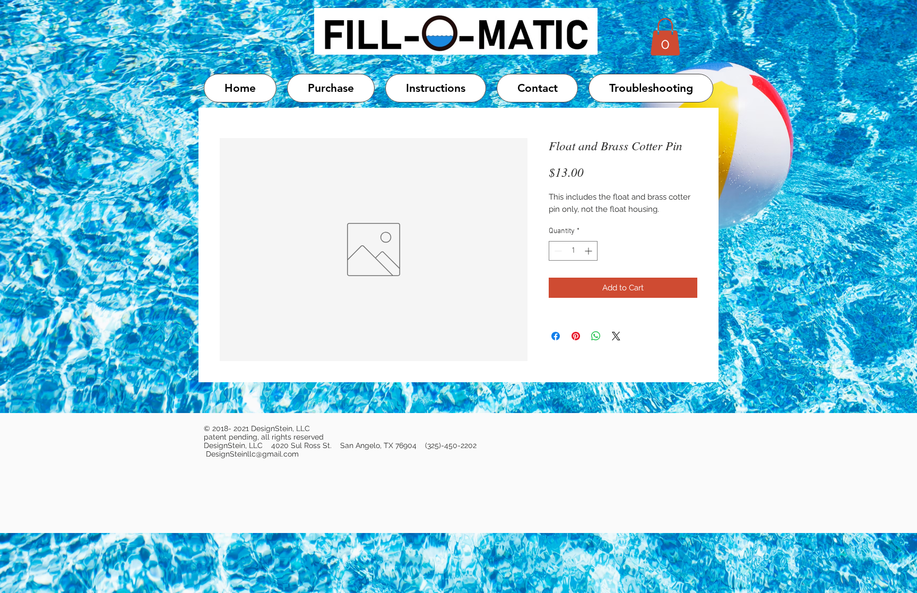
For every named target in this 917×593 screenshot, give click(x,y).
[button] (665, 37)
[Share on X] (616, 336)
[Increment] (589, 251)
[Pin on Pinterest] (575, 336)
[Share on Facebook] (555, 336)
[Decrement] (557, 251)
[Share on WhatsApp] (596, 336)
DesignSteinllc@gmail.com (252, 454)
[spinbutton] (573, 251)
